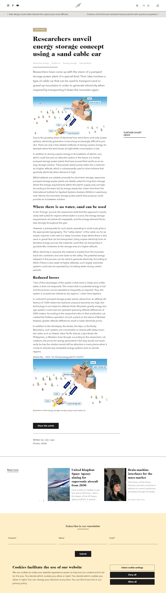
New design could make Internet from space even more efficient (38, 14)
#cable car (56, 63)
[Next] (43, 501)
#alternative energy (41, 63)
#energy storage (70, 63)
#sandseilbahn (85, 63)
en (148, 5)
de (144, 5)
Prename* (12, 538)
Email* (112, 538)
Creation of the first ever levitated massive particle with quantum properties (122, 14)
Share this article (46, 426)
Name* (62, 538)
